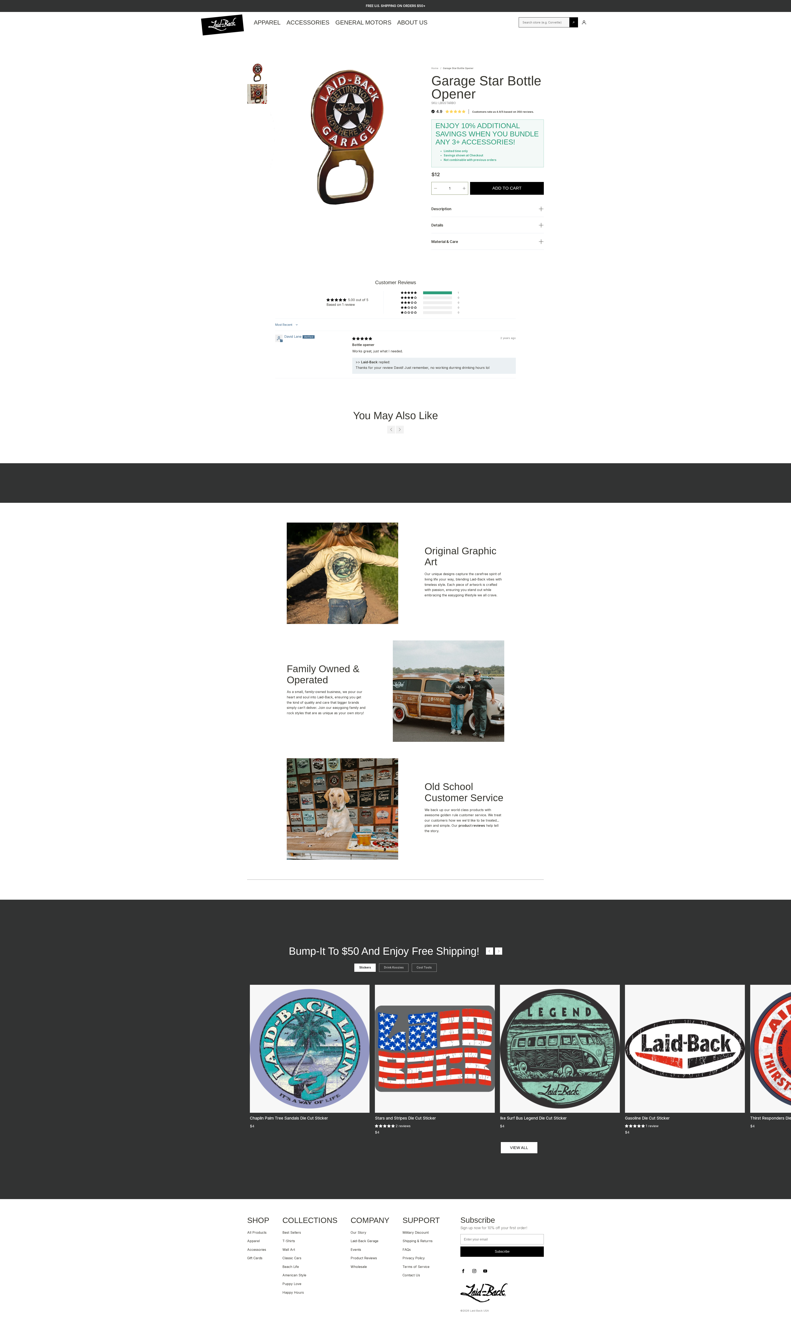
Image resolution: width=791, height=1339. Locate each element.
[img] (362, 339)
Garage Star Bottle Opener (458, 68)
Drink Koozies (394, 967)
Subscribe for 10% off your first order (395, 6)
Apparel (267, 22)
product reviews (472, 825)
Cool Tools (424, 967)
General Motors (363, 22)
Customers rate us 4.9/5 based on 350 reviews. (503, 111)
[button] (409, 292)
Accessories (308, 22)
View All (519, 1148)
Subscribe (502, 1251)
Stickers (365, 967)
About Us (412, 22)
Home (434, 68)
